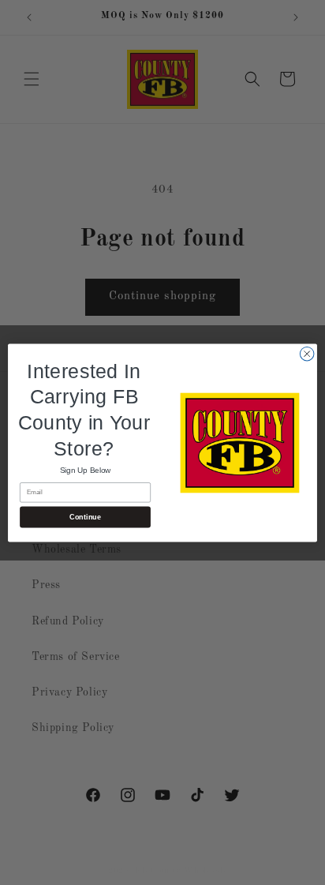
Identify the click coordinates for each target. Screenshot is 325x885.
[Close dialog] (307, 354)
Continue (84, 516)
